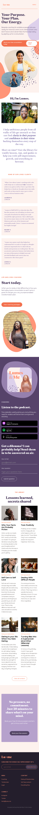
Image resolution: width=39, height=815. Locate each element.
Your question (5, 468)
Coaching (4, 779)
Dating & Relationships (27, 779)
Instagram (4, 795)
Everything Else (25, 785)
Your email (5, 459)
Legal (3, 785)
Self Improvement (26, 782)
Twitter (3, 798)
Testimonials (5, 782)
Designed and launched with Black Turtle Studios (19, 807)
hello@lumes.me (6, 801)
